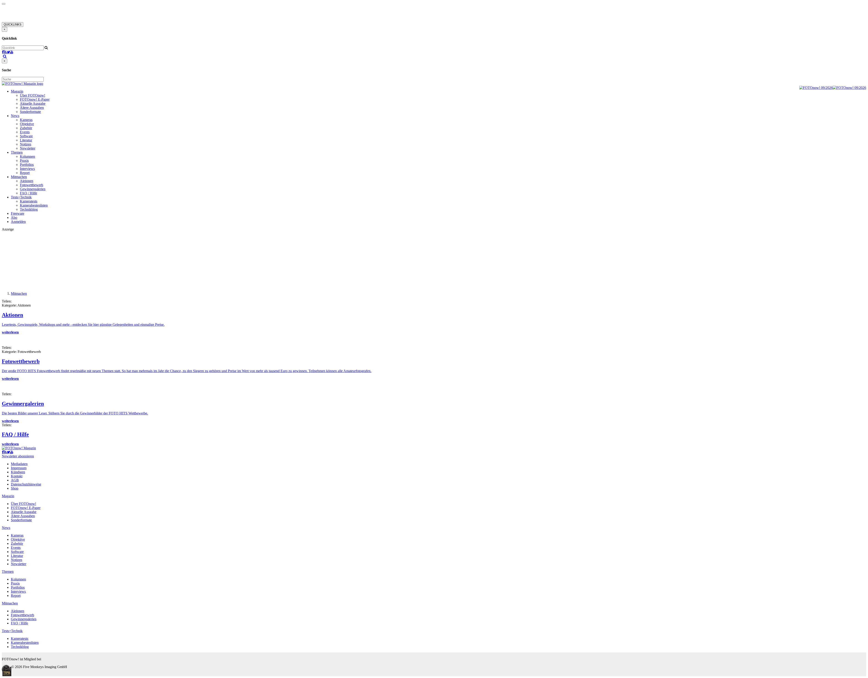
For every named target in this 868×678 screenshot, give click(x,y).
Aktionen (26, 181)
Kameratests (28, 201)
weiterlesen (10, 332)
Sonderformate (30, 112)
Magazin (17, 91)
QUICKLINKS (12, 24)
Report (25, 173)
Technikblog (29, 209)
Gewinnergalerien (32, 189)
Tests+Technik (21, 197)
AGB (15, 480)
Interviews (27, 169)
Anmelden (18, 222)
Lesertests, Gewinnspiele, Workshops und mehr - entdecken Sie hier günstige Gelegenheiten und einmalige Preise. (83, 324)
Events (25, 132)
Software (26, 136)
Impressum (18, 468)
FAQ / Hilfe (28, 193)
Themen (17, 152)
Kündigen (18, 472)
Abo (14, 217)
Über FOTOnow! (32, 95)
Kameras (26, 120)
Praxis (24, 160)
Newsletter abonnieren (18, 456)
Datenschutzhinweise (26, 484)
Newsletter (27, 148)
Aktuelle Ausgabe (32, 103)
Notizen (25, 144)
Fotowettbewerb (31, 185)
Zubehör (26, 128)
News (15, 116)
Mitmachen (19, 177)
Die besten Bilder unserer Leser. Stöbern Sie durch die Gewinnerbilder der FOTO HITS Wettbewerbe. (75, 413)
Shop (14, 488)
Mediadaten (19, 464)
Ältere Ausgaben (32, 107)
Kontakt (16, 476)
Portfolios (27, 165)
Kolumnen (27, 156)
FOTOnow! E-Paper (35, 99)
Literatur (26, 140)
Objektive (27, 124)
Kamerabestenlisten (34, 205)
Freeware (17, 213)
